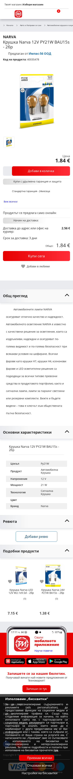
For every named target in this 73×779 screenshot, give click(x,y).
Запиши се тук (36, 688)
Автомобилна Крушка (50, 471)
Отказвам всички (39, 765)
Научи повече (43, 650)
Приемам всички (39, 758)
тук (56, 750)
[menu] (8, 14)
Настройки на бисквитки (39, 773)
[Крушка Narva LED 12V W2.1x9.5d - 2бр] (21, 574)
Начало (9, 25)
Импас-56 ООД (40, 53)
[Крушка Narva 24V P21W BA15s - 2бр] (53, 574)
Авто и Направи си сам (30, 25)
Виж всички (10, 201)
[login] (65, 14)
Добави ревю (36, 536)
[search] (47, 14)
